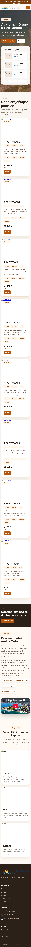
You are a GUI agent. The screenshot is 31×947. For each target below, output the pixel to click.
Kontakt (20, 41)
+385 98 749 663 (8, 621)
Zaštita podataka (6, 930)
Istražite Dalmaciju (6, 898)
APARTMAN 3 (12, 322)
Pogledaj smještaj (8, 41)
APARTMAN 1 (12, 141)
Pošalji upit (4, 936)
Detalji (7, 171)
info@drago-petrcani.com (11, 918)
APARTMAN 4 (12, 382)
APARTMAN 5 (12, 503)
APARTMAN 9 (12, 443)
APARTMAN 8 (12, 202)
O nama (3, 895)
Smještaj (3, 892)
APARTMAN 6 (12, 563)
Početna (3, 889)
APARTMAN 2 (12, 262)
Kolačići (3, 933)
